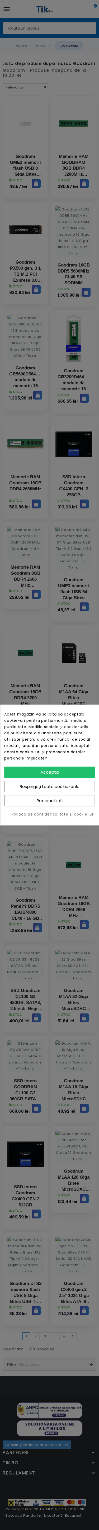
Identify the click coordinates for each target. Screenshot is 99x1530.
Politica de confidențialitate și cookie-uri (53, 814)
